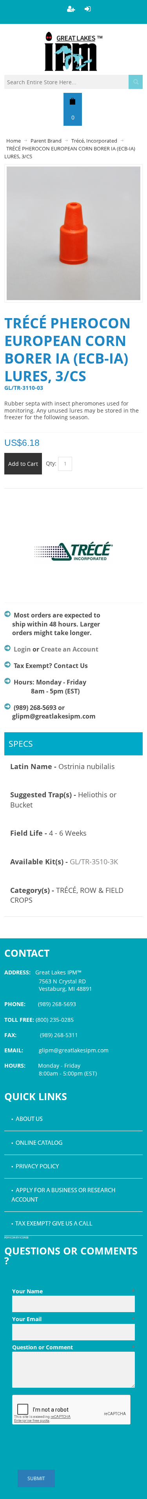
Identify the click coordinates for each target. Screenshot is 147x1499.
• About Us (27, 1119)
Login (22, 649)
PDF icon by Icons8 (16, 1237)
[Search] (136, 82)
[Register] (71, 8)
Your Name (73, 1291)
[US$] (72, 101)
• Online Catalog (36, 1143)
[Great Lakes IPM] (74, 51)
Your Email (73, 1319)
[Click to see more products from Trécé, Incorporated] (73, 555)
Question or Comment (73, 1347)
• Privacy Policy (35, 1167)
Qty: (51, 463)
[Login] (88, 8)
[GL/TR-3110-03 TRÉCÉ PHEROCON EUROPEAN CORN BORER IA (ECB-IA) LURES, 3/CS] (73, 170)
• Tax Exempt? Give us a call (52, 1224)
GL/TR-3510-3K (94, 861)
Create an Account (69, 649)
